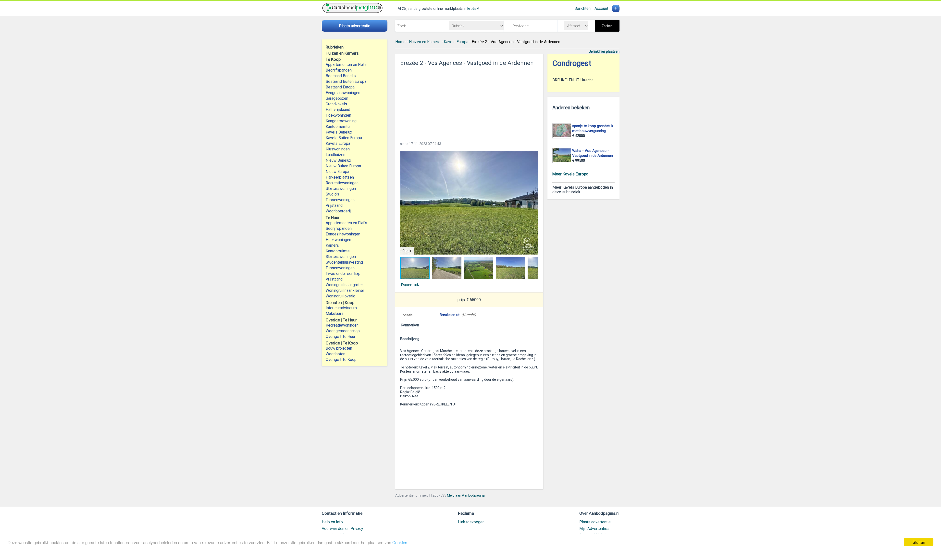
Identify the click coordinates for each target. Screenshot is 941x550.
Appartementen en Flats (346, 64)
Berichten (582, 8)
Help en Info (332, 522)
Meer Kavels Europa (570, 173)
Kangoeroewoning (341, 121)
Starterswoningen (341, 188)
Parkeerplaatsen (340, 177)
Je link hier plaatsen (604, 51)
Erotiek (472, 9)
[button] (469, 203)
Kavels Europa (338, 143)
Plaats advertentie (595, 522)
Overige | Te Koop (341, 359)
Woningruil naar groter (344, 284)
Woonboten (335, 354)
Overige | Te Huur (340, 336)
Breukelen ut (449, 315)
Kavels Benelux (339, 132)
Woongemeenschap (343, 331)
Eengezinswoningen (343, 92)
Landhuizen (335, 154)
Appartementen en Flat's (346, 222)
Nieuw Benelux (338, 160)
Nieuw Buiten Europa (343, 166)
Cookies (399, 542)
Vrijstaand (334, 205)
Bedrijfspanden (339, 70)
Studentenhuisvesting (344, 262)
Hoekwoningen (338, 115)
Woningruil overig (340, 296)
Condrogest (571, 63)
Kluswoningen (338, 149)
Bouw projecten (339, 348)
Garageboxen (337, 98)
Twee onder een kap (343, 273)
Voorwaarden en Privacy (342, 528)
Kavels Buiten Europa (344, 137)
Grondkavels (336, 104)
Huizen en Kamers (424, 41)
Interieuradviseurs (341, 308)
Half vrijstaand (338, 109)
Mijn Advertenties (594, 528)
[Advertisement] (469, 102)
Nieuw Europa (337, 171)
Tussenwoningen (340, 199)
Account (601, 8)
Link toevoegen (471, 522)
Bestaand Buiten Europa (346, 81)
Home (400, 41)
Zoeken (607, 26)
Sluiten (919, 542)
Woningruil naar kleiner (345, 290)
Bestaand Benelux (341, 75)
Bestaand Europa (340, 87)
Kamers (332, 245)
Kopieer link (410, 284)
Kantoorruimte (338, 126)
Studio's (332, 194)
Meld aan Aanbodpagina (466, 495)
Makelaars (335, 313)
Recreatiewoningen (342, 183)
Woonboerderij (338, 211)
